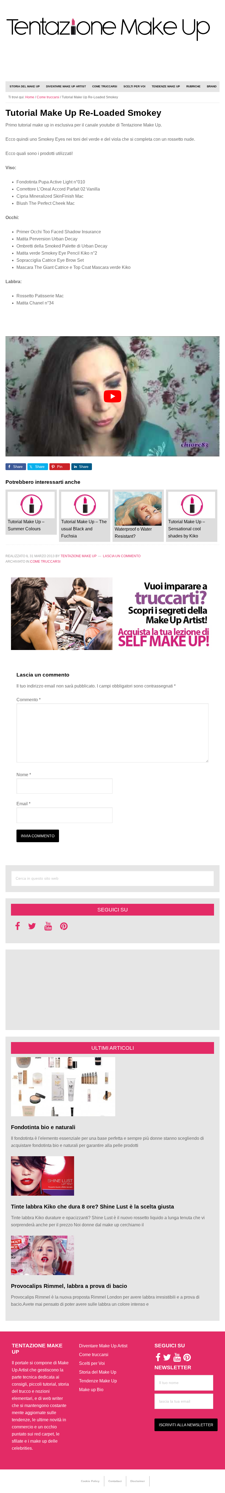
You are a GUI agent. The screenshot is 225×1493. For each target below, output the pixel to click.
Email (23, 803)
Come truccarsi (45, 561)
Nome (23, 774)
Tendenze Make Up (98, 1381)
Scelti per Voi (92, 1363)
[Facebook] (17, 927)
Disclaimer (137, 1481)
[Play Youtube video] (112, 396)
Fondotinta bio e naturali (43, 1127)
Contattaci (115, 1481)
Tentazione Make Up (112, 29)
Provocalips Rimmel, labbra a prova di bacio (69, 1286)
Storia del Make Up (97, 1372)
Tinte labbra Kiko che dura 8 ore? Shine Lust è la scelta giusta (92, 1207)
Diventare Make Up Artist (103, 1346)
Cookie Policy (90, 1481)
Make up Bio (91, 1389)
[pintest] (64, 927)
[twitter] (32, 927)
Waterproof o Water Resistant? (133, 533)
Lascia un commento (121, 556)
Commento (28, 699)
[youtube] (48, 927)
